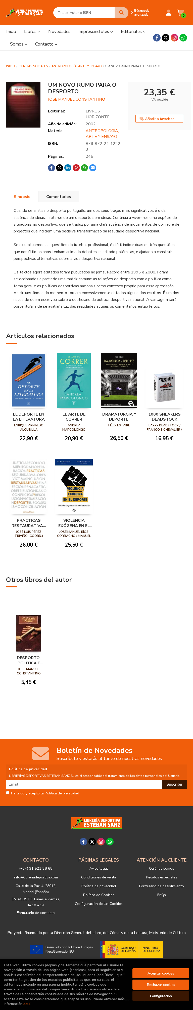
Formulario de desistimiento (161, 885)
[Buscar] (121, 12)
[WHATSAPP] (183, 38)
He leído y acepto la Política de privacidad (45, 793)
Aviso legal (98, 868)
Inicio (10, 66)
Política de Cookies (98, 894)
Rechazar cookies (161, 984)
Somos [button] (17, 44)
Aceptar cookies (161, 973)
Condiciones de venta (98, 877)
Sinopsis (22, 196)
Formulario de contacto (36, 912)
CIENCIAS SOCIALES (33, 66)
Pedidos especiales (161, 877)
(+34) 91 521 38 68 (36, 868)
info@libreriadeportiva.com (36, 877)
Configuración (161, 995)
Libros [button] (31, 31)
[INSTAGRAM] (174, 38)
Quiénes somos (161, 868)
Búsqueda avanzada (142, 13)
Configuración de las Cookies (99, 903)
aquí (26, 1003)
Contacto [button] (45, 44)
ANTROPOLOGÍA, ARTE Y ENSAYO (77, 66)
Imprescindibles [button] (94, 31)
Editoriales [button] (132, 31)
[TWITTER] (165, 38)
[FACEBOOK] (157, 38)
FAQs (161, 894)
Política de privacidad (98, 885)
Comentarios (58, 196)
